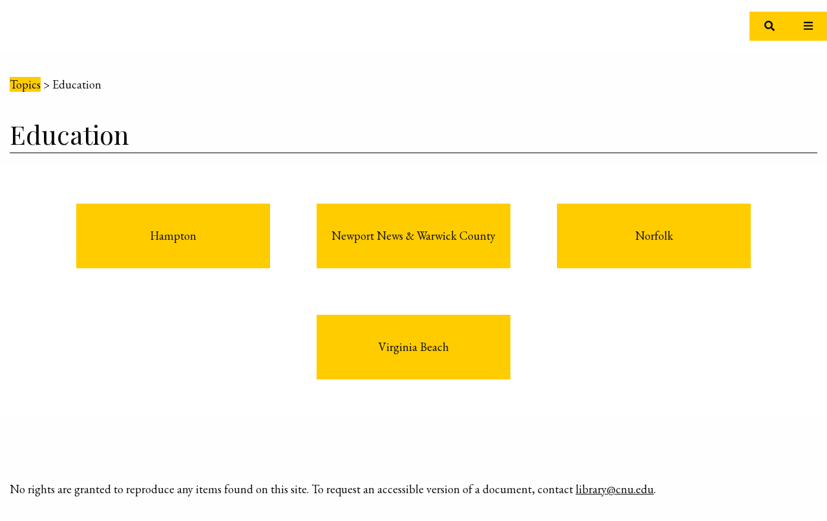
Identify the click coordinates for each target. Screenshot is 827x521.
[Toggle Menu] (808, 26)
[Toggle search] (769, 26)
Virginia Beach (414, 346)
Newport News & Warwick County (413, 235)
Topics (25, 84)
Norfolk (654, 235)
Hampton (173, 235)
